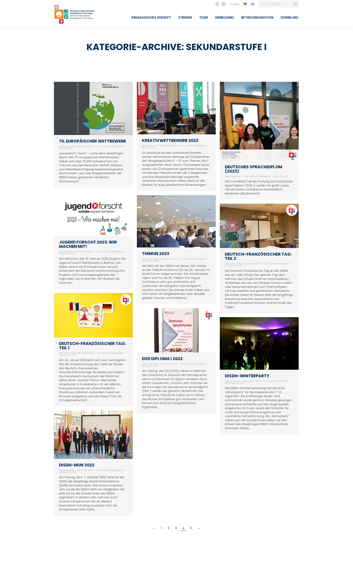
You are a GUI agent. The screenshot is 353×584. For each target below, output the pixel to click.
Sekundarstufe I (67, 146)
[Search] (295, 4)
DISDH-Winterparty (247, 376)
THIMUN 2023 (155, 253)
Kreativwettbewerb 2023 (170, 140)
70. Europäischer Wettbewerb (92, 141)
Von (110, 146)
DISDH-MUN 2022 (76, 465)
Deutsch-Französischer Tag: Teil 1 (92, 346)
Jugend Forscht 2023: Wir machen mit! (88, 244)
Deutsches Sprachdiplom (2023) (253, 169)
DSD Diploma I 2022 (162, 359)
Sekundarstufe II (85, 146)
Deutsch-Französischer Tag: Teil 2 (258, 256)
